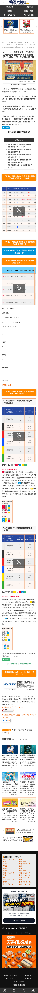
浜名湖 (5, 871)
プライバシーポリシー (10, 976)
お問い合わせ (10, 978)
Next (36, 27)
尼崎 (20, 859)
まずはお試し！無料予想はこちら (19, 132)
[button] (34, 543)
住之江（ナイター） (9, 884)
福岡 (20, 880)
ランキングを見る (19, 920)
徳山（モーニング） (25, 871)
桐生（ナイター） (8, 859)
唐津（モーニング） (25, 882)
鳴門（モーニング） (25, 862)
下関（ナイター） (24, 873)
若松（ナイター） (24, 875)
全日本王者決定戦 (19, 730)
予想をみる (5, 385)
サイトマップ (28, 978)
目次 (16, 140)
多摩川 (5, 868)
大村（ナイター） (24, 884)
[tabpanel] (10, 26)
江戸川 (5, 864)
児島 (20, 866)
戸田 (4, 862)
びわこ (5, 882)
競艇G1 (6, 733)
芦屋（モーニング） (25, 877)
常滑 (4, 875)
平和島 (5, 866)
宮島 (20, 868)
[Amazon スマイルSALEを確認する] (19, 951)
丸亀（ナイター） (24, 864)
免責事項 (28, 976)
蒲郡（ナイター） (8, 873)
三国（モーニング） (9, 880)
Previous (2, 27)
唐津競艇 (29, 730)
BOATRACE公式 (19, 981)
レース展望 (7, 730)
